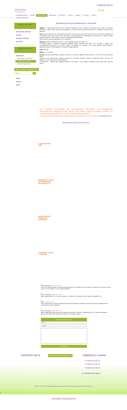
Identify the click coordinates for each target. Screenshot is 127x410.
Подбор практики (22, 18)
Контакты (19, 41)
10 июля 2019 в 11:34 (56, 310)
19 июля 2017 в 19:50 (56, 294)
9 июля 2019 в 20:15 (49, 302)
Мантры (62, 15)
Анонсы (19, 35)
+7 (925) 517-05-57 (92, 361)
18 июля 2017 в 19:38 (56, 285)
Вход (101, 10)
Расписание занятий (23, 31)
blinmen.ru (90, 386)
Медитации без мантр (24, 61)
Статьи (70, 15)
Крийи (32, 15)
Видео (78, 15)
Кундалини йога (21, 15)
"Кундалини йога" (105, 116)
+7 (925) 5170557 (104, 5)
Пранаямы (52, 15)
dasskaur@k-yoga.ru (92, 373)
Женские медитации (23, 64)
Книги (94, 15)
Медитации (42, 15)
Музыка (86, 15)
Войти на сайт (25, 24)
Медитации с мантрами (24, 58)
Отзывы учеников (22, 38)
